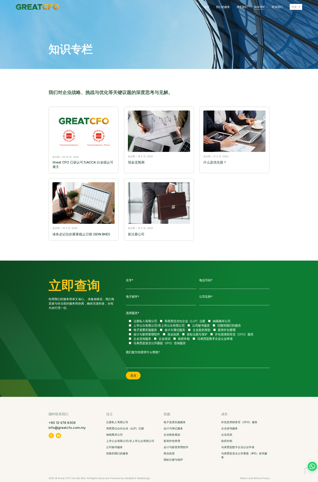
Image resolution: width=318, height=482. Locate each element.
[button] (312, 466)
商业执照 (169, 453)
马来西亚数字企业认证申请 (237, 447)
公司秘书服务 (114, 447)
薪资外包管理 (172, 441)
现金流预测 (136, 162)
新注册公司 (136, 234)
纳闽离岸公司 (114, 434)
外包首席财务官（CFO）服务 (239, 422)
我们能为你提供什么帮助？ (143, 352)
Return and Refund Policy (254, 478)
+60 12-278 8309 (63, 423)
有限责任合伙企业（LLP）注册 (125, 428)
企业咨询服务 (229, 428)
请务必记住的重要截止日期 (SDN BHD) (81, 234)
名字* (129, 280)
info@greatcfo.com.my (67, 428)
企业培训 (226, 434)
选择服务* (132, 313)
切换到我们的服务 (117, 453)
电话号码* (206, 280)
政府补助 (226, 441)
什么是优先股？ (215, 162)
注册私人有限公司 (117, 422)
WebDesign (143, 478)
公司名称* (206, 296)
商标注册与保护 (173, 459)
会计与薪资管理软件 (176, 447)
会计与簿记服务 (173, 428)
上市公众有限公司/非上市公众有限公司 (130, 441)
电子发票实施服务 (175, 422)
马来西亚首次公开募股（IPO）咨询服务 (244, 455)
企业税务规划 (172, 434)
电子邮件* (132, 296)
